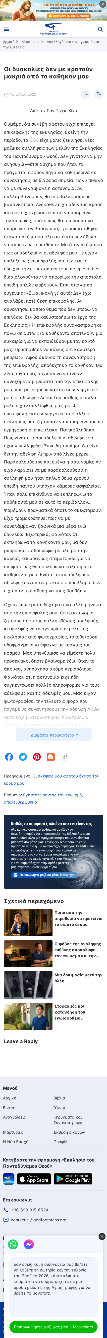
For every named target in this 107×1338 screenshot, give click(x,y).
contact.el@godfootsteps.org (38, 1219)
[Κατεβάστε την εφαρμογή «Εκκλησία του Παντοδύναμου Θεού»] (8, 1178)
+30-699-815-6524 (29, 1209)
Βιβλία (59, 1097)
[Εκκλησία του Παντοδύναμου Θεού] (53, 29)
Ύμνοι (59, 1107)
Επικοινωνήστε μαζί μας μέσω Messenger (53, 1326)
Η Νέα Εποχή (15, 1141)
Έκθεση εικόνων (69, 1132)
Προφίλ (60, 1141)
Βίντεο (9, 1107)
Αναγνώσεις (14, 1117)
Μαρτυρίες (31, 41)
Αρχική (8, 41)
